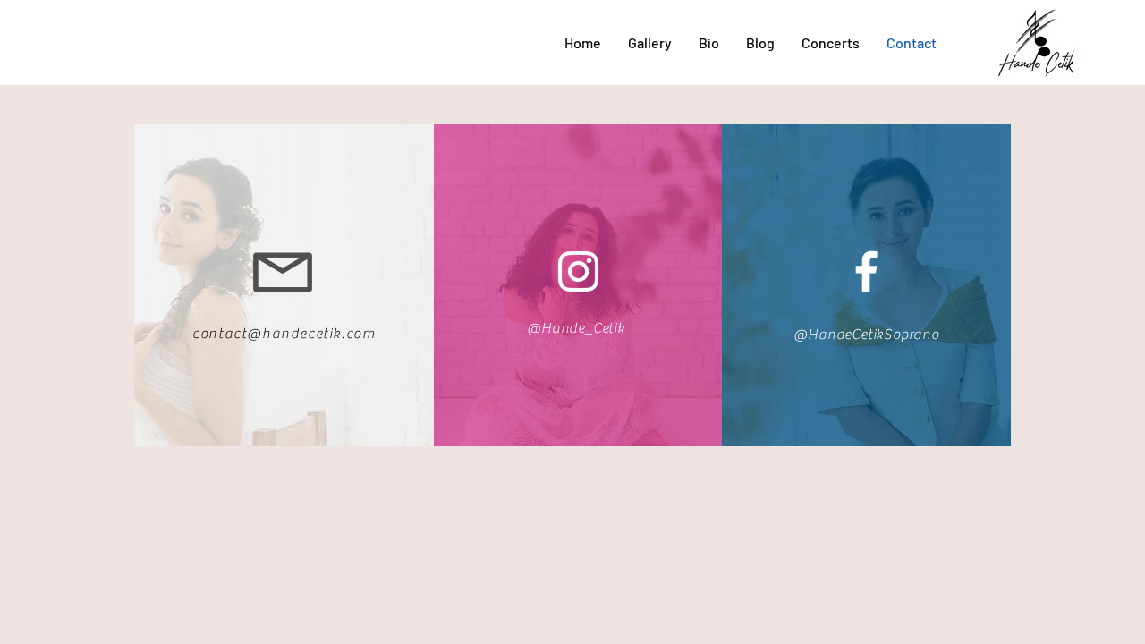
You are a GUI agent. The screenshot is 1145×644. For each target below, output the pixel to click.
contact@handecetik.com (283, 334)
